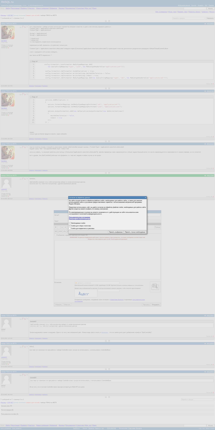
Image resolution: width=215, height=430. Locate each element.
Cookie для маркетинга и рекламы (82, 228)
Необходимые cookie (78, 223)
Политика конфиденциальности (79, 219)
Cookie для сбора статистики (81, 226)
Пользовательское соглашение (79, 217)
